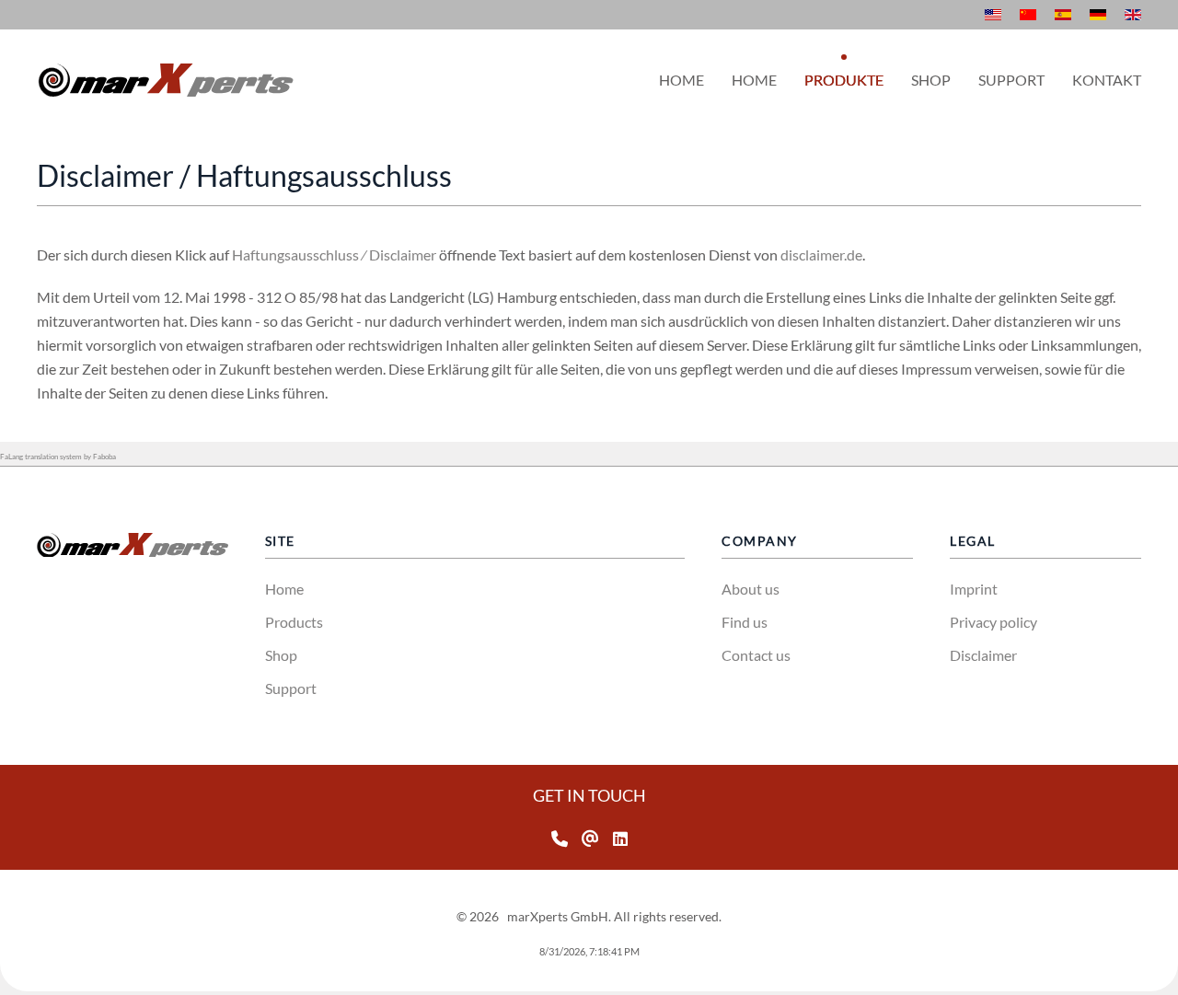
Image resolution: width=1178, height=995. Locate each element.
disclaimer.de (821, 254)
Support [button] (1011, 79)
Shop (281, 655)
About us (751, 588)
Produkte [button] (844, 79)
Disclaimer (983, 655)
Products (294, 622)
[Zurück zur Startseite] (165, 80)
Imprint (974, 588)
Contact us (756, 655)
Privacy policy (993, 622)
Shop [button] (931, 79)
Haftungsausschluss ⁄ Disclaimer (334, 254)
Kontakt (1106, 79)
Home (681, 79)
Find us (745, 622)
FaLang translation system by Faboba (58, 456)
